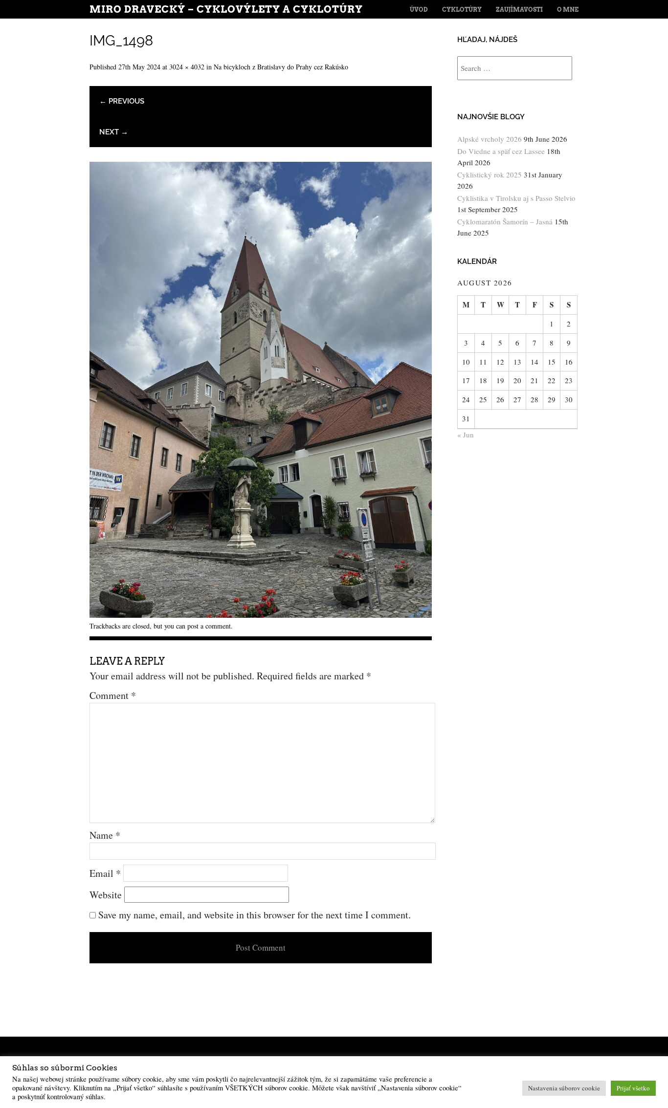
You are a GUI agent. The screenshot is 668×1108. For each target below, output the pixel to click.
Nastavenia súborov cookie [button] (564, 1088)
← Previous (121, 101)
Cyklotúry (462, 9)
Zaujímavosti (519, 9)
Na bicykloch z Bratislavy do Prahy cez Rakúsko (281, 66)
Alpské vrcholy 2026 (489, 139)
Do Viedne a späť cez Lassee (501, 151)
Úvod (419, 9)
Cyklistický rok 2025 (489, 174)
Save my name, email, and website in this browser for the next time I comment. (254, 914)
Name (104, 835)
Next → (113, 132)
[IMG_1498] (260, 614)
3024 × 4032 (186, 66)
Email (105, 873)
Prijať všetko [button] (633, 1088)
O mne (568, 9)
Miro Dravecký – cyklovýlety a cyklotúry (226, 9)
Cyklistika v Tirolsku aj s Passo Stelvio (516, 198)
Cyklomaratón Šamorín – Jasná (505, 221)
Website (105, 894)
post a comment (209, 625)
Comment (112, 695)
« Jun (465, 434)
